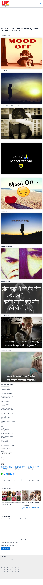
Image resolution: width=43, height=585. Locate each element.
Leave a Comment (5, 506)
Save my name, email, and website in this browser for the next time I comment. (17, 539)
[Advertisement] (21, 16)
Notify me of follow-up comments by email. (10, 542)
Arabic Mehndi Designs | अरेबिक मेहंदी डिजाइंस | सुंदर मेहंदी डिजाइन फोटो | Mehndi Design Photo (30, 504)
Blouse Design (11, 506)
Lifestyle (15, 506)
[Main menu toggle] (41, 4)
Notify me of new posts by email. (8, 545)
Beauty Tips (31, 507)
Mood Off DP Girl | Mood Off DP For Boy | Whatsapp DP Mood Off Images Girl (7, 467)
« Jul (1, 575)
